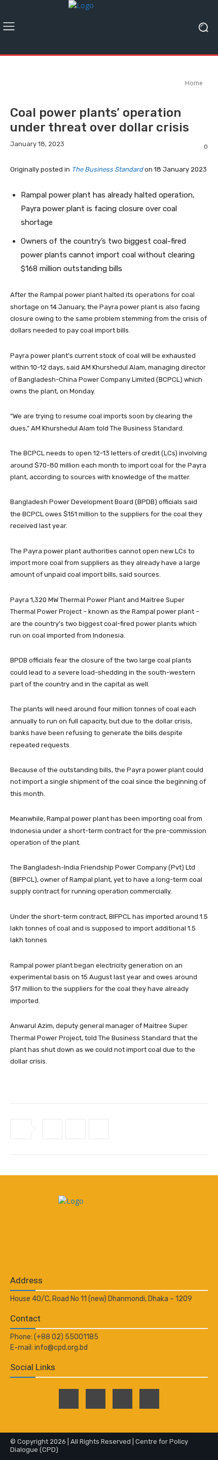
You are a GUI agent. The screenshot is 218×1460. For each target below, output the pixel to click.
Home (194, 83)
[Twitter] (75, 1129)
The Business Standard (107, 169)
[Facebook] (52, 1129)
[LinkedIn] (122, 1399)
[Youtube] (149, 1399)
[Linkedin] (99, 1129)
